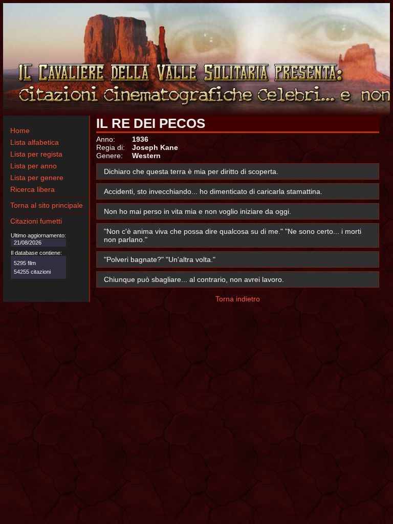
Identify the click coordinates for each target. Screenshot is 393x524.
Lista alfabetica (34, 142)
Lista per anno (33, 166)
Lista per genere (36, 177)
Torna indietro (237, 299)
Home (20, 130)
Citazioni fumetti (36, 221)
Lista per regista (36, 154)
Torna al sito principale (46, 205)
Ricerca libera (32, 189)
